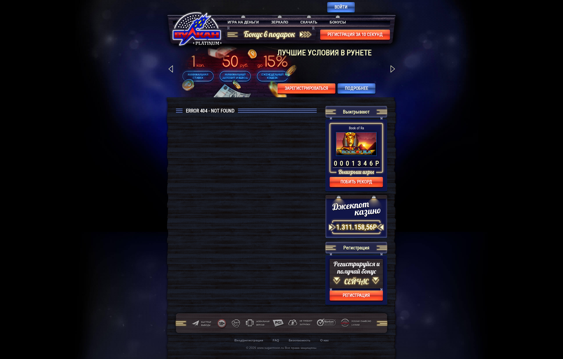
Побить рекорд (356, 181)
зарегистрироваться (306, 88)
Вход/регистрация (248, 340)
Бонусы (338, 22)
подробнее (356, 88)
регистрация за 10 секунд (355, 34)
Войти (341, 7)
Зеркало (279, 22)
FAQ (276, 340)
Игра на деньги (243, 22)
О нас (324, 340)
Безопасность (300, 340)
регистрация (356, 295)
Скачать (308, 22)
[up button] (553, 343)
